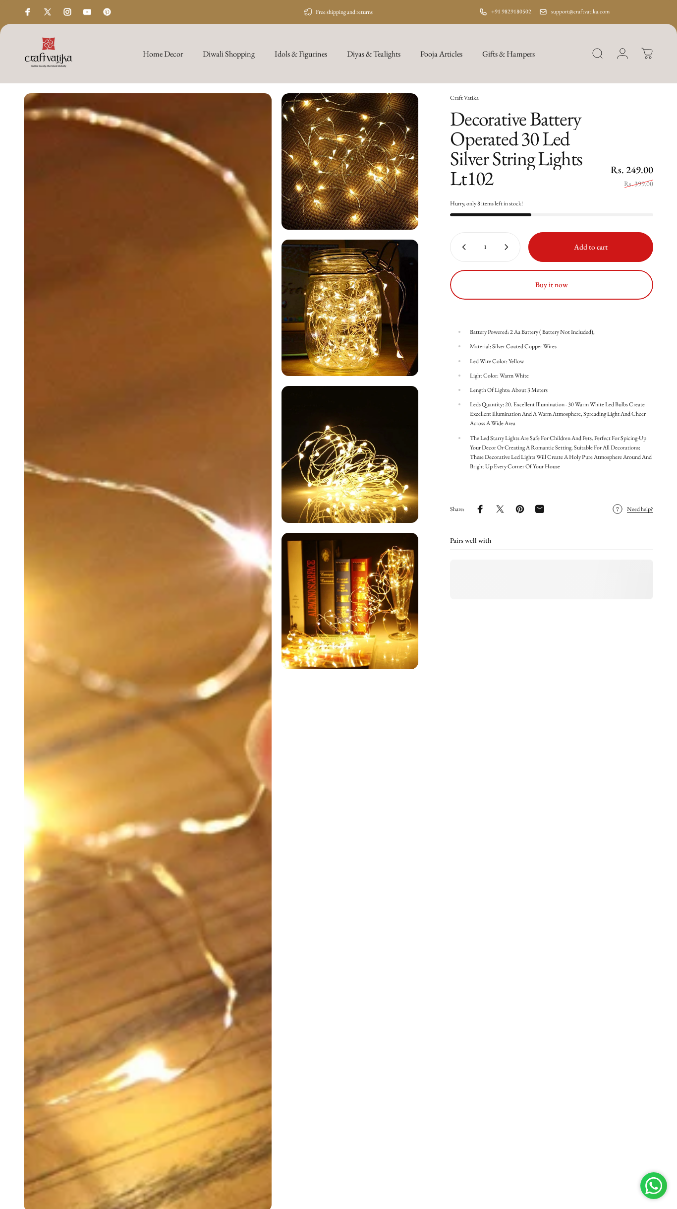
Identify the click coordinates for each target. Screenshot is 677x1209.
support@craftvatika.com (580, 11)
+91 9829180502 (511, 11)
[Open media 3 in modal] (350, 308)
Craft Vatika (464, 98)
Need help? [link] (640, 509)
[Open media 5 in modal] (350, 601)
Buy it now (551, 285)
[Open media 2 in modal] (350, 161)
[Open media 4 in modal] (350, 454)
